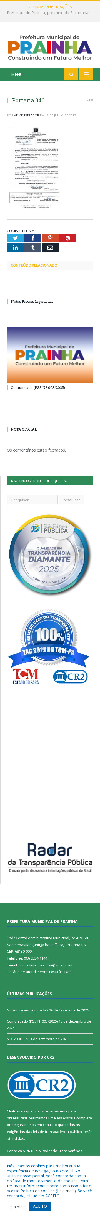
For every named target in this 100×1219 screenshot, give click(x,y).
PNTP (30, 1150)
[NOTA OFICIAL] (50, 419)
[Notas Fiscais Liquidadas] (50, 291)
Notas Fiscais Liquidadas (48, 12)
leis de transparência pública (57, 1131)
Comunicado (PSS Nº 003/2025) (38, 387)
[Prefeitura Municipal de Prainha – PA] (50, 46)
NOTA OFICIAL (24, 429)
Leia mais (65, 1190)
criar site (41, 1111)
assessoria (66, 1118)
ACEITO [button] (40, 1206)
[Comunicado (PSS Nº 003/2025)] (50, 355)
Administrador (26, 115)
